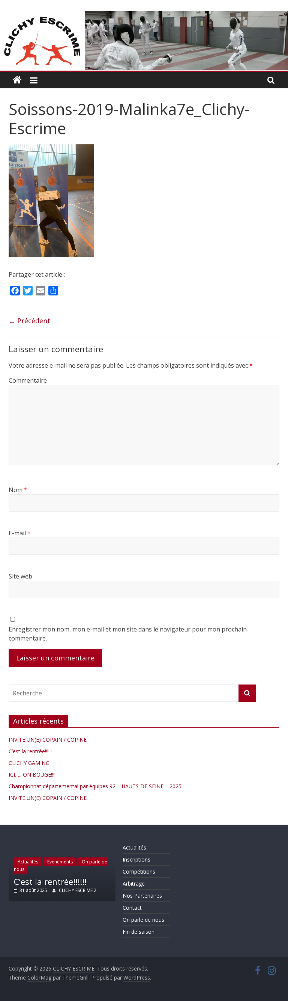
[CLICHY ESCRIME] (17, 80)
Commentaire (28, 380)
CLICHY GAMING (29, 762)
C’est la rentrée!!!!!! (30, 751)
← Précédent (29, 320)
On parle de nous (143, 919)
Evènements (60, 862)
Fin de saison (138, 931)
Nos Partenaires (142, 895)
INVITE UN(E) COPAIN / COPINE (48, 739)
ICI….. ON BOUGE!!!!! (33, 774)
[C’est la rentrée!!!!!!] (62, 845)
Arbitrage (134, 883)
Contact (132, 907)
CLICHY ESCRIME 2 (77, 890)
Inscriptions (136, 859)
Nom (18, 490)
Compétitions (139, 871)
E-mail (20, 533)
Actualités (28, 862)
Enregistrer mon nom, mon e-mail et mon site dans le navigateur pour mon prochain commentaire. (128, 633)
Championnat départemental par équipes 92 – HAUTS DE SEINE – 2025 (95, 786)
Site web (20, 576)
